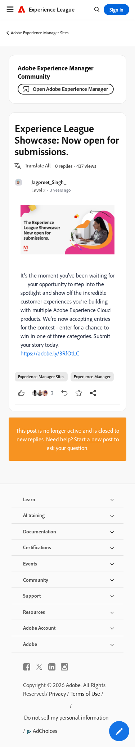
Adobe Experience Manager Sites (40, 32)
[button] (38, 166)
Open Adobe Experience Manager (70, 89)
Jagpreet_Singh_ (48, 182)
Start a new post (93, 439)
